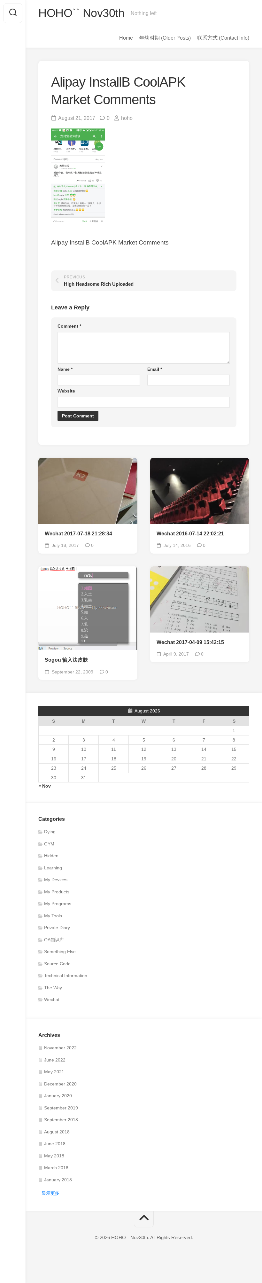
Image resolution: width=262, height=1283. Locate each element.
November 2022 (60, 1047)
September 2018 (61, 1119)
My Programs (57, 903)
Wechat (51, 999)
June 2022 (55, 1059)
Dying (50, 831)
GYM (49, 843)
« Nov (44, 786)
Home (126, 38)
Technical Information (65, 975)
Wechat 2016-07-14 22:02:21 (190, 533)
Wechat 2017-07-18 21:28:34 (78, 533)
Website (66, 390)
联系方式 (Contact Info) (223, 38)
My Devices (55, 879)
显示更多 (50, 1193)
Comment (69, 326)
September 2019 (61, 1107)
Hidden (51, 855)
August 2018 (57, 1131)
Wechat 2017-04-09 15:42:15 (190, 642)
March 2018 (56, 1167)
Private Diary (57, 927)
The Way (53, 987)
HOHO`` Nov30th (81, 12)
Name (65, 369)
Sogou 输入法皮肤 (66, 660)
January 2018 (58, 1179)
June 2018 (55, 1143)
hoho (127, 118)
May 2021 (54, 1071)
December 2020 (60, 1083)
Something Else (60, 951)
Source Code (57, 963)
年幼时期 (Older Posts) (165, 38)
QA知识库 (54, 939)
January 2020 (58, 1095)
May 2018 (54, 1155)
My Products (56, 891)
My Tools (53, 915)
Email (154, 369)
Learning (53, 867)
